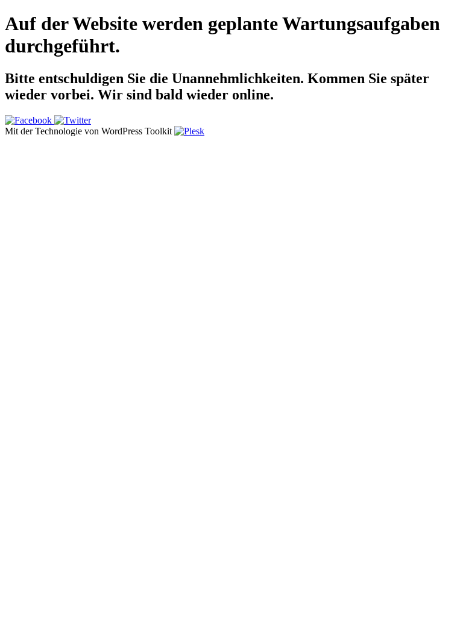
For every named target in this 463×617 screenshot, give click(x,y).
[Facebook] (29, 120)
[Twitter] (72, 120)
